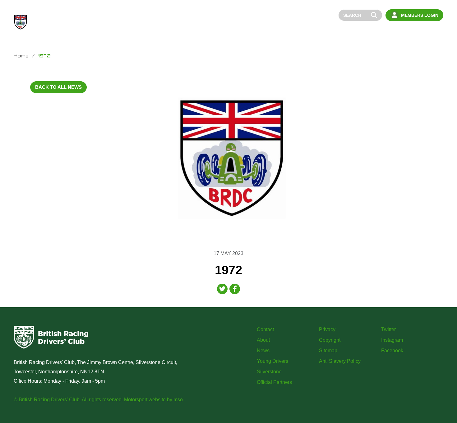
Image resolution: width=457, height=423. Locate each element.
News (341, 31)
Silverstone (269, 371)
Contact (433, 31)
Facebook (392, 350)
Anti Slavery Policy (340, 361)
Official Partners (274, 382)
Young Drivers (372, 31)
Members (406, 31)
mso (178, 399)
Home (300, 31)
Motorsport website (145, 399)
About (321, 31)
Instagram (392, 340)
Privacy (327, 329)
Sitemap (328, 350)
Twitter (388, 329)
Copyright (329, 340)
